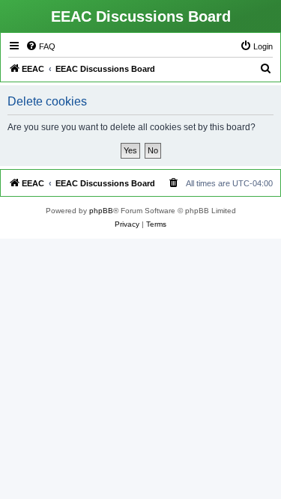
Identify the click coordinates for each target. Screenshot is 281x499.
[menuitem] (40, 46)
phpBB (101, 210)
